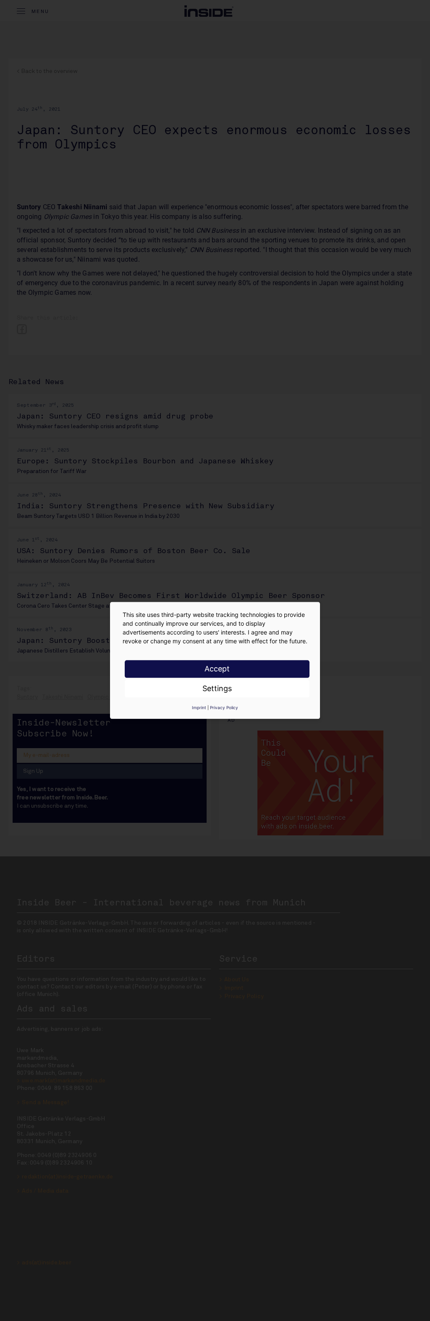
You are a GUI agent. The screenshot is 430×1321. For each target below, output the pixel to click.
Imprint (199, 707)
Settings (217, 688)
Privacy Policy (224, 707)
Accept (217, 668)
